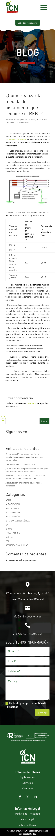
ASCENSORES (12, 508)
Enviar (42, 713)
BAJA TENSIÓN (13, 516)
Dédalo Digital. (29, 833)
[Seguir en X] (27, 796)
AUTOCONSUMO (13, 512)
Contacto (27, 788)
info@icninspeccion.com (27, 616)
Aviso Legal (27, 819)
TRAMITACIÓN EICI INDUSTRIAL (21, 464)
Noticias (9, 537)
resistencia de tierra (16, 139)
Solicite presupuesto (27, 22)
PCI (7, 541)
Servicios (27, 782)
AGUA (8, 500)
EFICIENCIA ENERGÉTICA (18, 520)
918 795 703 (19, 633)
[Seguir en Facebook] (20, 797)
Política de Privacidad (27, 813)
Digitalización (27, 777)
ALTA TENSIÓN (13, 504)
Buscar (44, 421)
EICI (7, 524)
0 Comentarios (22, 122)
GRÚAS (9, 528)
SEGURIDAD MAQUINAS (17, 545)
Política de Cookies (27, 825)
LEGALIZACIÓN (13, 533)
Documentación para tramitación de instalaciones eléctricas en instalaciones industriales (25, 457)
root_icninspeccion (18, 119)
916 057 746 (35, 633)
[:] (3, 422)
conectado (31, 403)
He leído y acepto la (26, 704)
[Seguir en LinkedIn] (35, 797)
